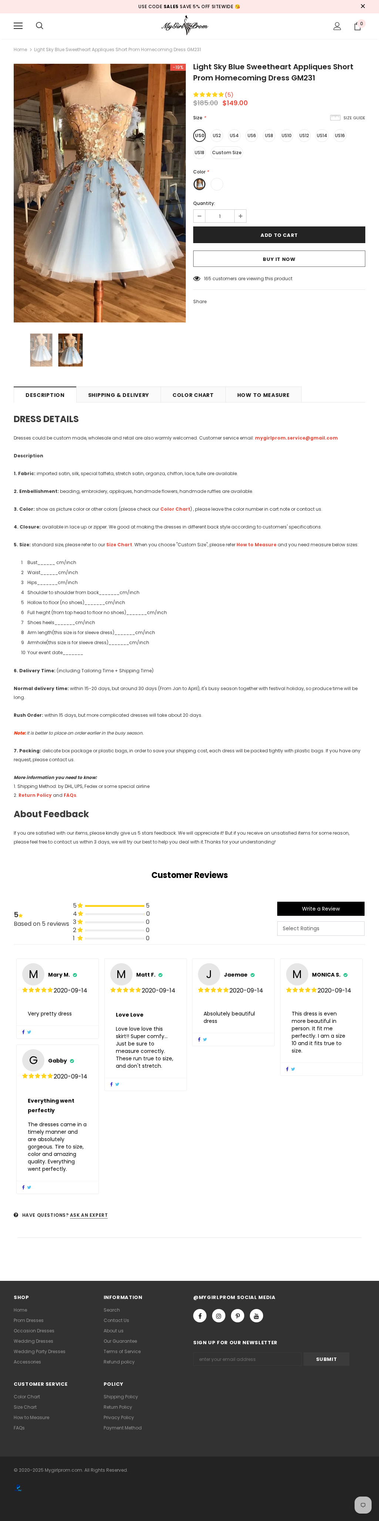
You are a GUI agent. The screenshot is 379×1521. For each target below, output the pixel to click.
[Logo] (189, 26)
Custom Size (227, 152)
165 (207, 278)
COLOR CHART (193, 395)
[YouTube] (256, 1315)
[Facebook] (200, 1315)
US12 (304, 135)
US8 (269, 135)
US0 (199, 135)
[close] (362, 6)
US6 (252, 135)
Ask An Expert (89, 1215)
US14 (322, 135)
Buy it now (279, 259)
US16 (340, 135)
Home (20, 49)
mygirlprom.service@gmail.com (296, 438)
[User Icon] (337, 26)
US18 (199, 152)
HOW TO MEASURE (263, 395)
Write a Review (321, 908)
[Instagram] (218, 1315)
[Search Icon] (39, 26)
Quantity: (204, 203)
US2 (217, 135)
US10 (287, 135)
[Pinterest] (237, 1315)
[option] (100, 193)
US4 (234, 135)
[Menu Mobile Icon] (18, 25)
